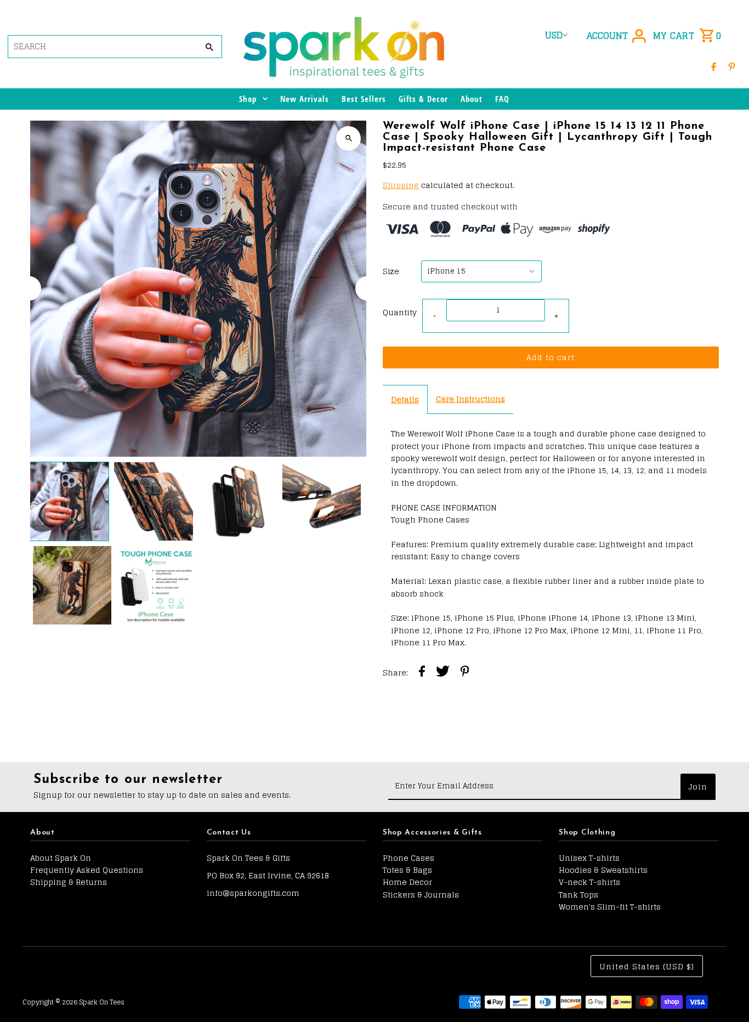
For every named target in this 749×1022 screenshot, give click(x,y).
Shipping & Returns (68, 882)
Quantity (400, 312)
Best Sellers (364, 98)
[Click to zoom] (348, 138)
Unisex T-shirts (589, 858)
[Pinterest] (732, 66)
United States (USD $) (646, 966)
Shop (248, 98)
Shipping (401, 185)
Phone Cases (408, 858)
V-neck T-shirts (589, 882)
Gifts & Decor (423, 98)
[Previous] (28, 288)
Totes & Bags (407, 870)
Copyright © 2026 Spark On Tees (73, 1002)
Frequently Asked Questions (86, 870)
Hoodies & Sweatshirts (603, 870)
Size (391, 271)
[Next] (367, 288)
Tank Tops (578, 894)
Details (405, 399)
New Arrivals (304, 98)
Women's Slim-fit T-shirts (610, 906)
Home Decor (407, 882)
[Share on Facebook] (422, 673)
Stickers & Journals (421, 894)
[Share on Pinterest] (465, 673)
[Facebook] (714, 66)
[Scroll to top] (725, 993)
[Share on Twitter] (443, 673)
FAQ (502, 98)
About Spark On (60, 858)
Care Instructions (470, 399)
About (472, 98)
